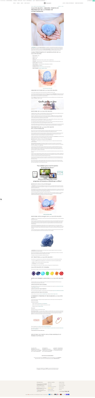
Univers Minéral (9, 0)
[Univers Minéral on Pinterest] (64, 391)
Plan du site (60, 389)
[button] (14, 3)
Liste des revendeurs (61, 386)
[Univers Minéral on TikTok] (67, 391)
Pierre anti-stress (41, 66)
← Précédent (59, 6)
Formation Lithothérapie (40, 0)
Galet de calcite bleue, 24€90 (47, 214)
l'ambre (62, 286)
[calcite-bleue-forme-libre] (47, 78)
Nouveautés (20, 0)
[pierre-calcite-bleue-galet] (47, 204)
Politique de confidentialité (62, 385)
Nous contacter (50, 385)
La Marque (15, 0)
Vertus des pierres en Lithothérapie (52, 386)
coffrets (39, 326)
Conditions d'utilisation (50, 389)
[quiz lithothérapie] (47, 109)
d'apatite (34, 287)
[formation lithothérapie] (47, 182)
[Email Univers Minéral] (59, 391)
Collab (24, 0)
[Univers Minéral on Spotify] (66, 391)
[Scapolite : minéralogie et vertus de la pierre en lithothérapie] (36, 342)
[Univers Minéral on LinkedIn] (63, 391)
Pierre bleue (49, 326)
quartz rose (54, 290)
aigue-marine (59, 286)
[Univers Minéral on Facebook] (60, 391)
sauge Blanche (45, 303)
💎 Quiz (33, 0)
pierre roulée (46, 326)
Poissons (46, 68)
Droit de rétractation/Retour (51, 390)
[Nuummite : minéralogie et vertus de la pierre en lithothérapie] (47, 342)
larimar (38, 287)
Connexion (90, 0)
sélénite (62, 290)
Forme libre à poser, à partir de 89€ (47, 88)
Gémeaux (40, 68)
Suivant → (62, 6)
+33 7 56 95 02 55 (3, 0)
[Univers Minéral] (47, 3)
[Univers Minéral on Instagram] (62, 391)
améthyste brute (58, 290)
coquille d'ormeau (40, 306)
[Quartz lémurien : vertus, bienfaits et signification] (58, 342)
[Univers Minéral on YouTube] (68, 391)
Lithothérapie (29, 0)
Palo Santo (40, 303)
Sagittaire (43, 68)
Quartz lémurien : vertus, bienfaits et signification (58, 349)
